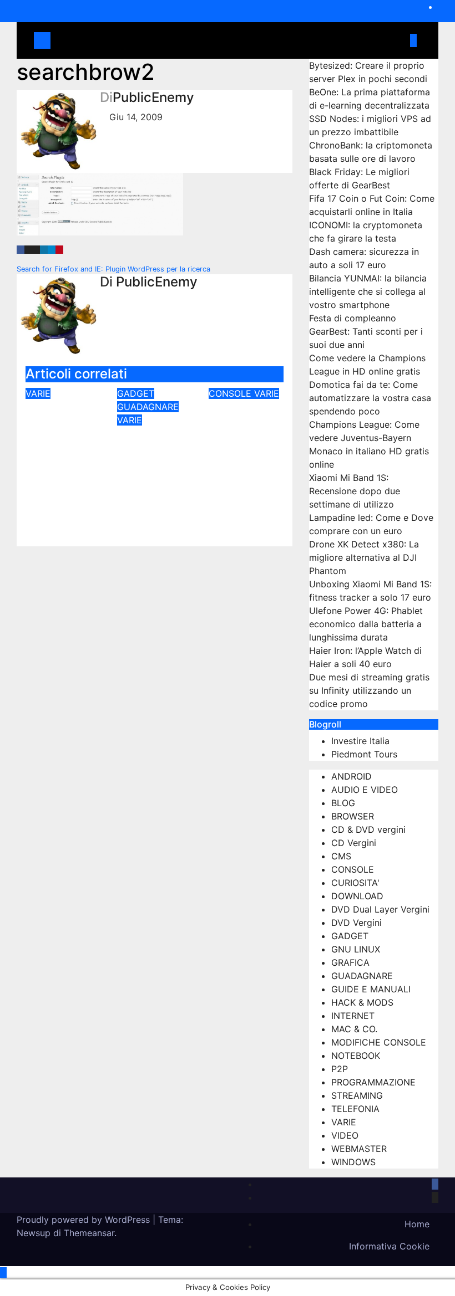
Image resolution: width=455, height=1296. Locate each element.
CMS (341, 856)
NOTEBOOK (355, 1055)
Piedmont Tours (364, 754)
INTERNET (353, 1015)
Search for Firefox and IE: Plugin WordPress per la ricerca (115, 269)
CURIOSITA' (355, 882)
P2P (339, 1068)
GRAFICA (350, 962)
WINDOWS (353, 1161)
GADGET (135, 393)
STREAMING (357, 1095)
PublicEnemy (153, 97)
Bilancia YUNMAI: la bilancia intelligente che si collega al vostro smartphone (368, 291)
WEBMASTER (359, 1148)
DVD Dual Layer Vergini (380, 909)
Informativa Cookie (389, 1246)
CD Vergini (353, 842)
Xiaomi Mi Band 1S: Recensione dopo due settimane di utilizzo (354, 491)
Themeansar (89, 1232)
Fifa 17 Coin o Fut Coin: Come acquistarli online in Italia (245, 447)
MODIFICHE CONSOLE (378, 1042)
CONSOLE (231, 393)
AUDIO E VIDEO (364, 789)
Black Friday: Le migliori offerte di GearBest (148, 466)
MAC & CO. (354, 1028)
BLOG (343, 802)
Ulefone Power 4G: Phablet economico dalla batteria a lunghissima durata (366, 624)
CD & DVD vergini (368, 829)
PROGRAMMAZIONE (373, 1082)
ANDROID (351, 776)
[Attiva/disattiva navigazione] (222, 40)
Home (417, 1224)
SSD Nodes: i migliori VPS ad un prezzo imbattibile (63, 439)
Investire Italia (360, 740)
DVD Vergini (356, 922)
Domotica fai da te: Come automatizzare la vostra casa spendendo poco (370, 398)
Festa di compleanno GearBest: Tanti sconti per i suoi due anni (366, 331)
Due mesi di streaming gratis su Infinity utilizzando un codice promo (369, 690)
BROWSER (352, 816)
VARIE (38, 393)
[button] (398, 40)
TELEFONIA (355, 1108)
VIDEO (344, 1135)
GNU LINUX (355, 949)
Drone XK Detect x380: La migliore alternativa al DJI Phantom (364, 557)
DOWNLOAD (357, 895)
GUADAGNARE (148, 406)
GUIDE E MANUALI (371, 989)
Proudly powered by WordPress (85, 1219)
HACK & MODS (362, 1002)
